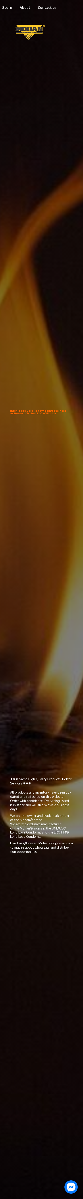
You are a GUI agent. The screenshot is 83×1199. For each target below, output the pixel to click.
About (25, 7)
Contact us (47, 7)
